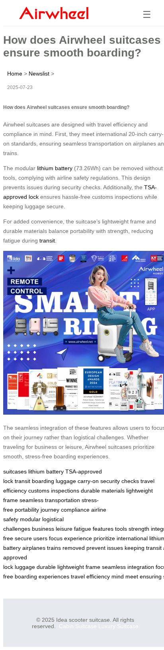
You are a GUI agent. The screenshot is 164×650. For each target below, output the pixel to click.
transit (47, 240)
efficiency (98, 576)
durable (46, 567)
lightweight (70, 567)
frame (93, 567)
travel (78, 576)
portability (27, 509)
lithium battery (54, 168)
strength (139, 529)
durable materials (103, 490)
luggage (66, 481)
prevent (95, 548)
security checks (119, 481)
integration (140, 567)
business (43, 529)
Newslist (39, 73)
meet (131, 576)
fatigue (82, 529)
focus (55, 538)
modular (30, 519)
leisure (64, 529)
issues (115, 548)
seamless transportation (50, 500)
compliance (75, 509)
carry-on (88, 481)
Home (14, 73)
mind (117, 576)
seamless (114, 567)
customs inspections (53, 490)
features (103, 529)
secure (23, 538)
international (132, 538)
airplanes (33, 548)
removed (73, 548)
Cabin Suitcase (78, 626)
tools (121, 529)
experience (78, 538)
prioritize (104, 538)
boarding (43, 481)
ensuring (151, 576)
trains (54, 548)
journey (50, 509)
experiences (54, 576)
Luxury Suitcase (118, 626)
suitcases (15, 471)
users (40, 538)
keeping (134, 548)
